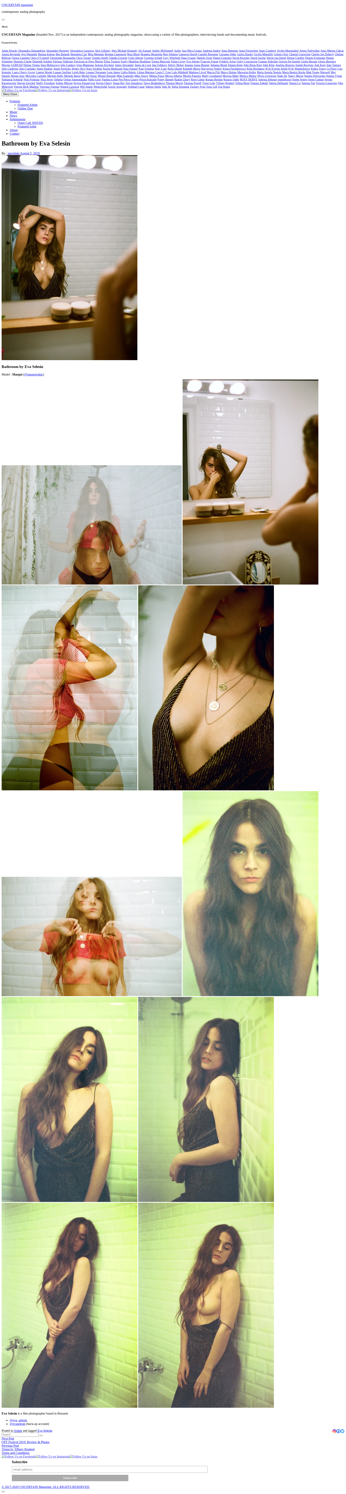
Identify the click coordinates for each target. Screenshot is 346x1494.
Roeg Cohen (198, 79)
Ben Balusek (63, 54)
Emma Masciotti (161, 61)
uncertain (13, 153)
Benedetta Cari (78, 54)
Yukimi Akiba (153, 86)
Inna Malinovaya (50, 65)
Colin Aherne (135, 57)
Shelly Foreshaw (45, 83)
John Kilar (269, 65)
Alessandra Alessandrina (31, 50)
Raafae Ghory (182, 79)
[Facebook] (338, 1431)
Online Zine (25, 108)
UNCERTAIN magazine (17, 5)
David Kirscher (241, 57)
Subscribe (19, 1462)
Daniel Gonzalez (222, 57)
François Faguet (209, 61)
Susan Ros (119, 83)
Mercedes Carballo (35, 75)
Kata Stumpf (130, 68)
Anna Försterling (248, 50)
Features (15, 101)
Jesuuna (189, 65)
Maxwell (325, 72)
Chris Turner (83, 57)
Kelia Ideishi (175, 68)
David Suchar (258, 57)
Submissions (17, 119)
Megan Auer (18, 75)
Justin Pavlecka (62, 68)
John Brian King (252, 65)
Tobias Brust (242, 83)
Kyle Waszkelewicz (299, 68)
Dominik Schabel (42, 61)
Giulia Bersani (309, 61)
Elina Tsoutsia (112, 61)
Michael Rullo (55, 75)
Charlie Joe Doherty (322, 54)
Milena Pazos (156, 75)
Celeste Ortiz (281, 54)
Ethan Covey (178, 61)
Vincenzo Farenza (49, 86)
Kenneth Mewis (191, 68)
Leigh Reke (78, 72)
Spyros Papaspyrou (84, 83)
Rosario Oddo (231, 79)
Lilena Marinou (146, 72)
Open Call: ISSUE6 (30, 123)
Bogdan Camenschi (115, 54)
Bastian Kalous (46, 54)
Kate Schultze (146, 68)
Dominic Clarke (23, 61)
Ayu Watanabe (29, 54)
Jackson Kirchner (104, 65)
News (13, 115)
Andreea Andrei (211, 50)
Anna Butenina (229, 50)
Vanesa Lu (295, 83)
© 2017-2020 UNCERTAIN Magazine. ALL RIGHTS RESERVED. (46, 1487)
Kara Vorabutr (94, 68)
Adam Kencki (9, 50)
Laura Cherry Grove (23, 72)
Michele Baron (72, 75)
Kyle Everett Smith (277, 68)
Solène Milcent (64, 83)
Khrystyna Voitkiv (211, 68)
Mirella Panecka (192, 75)
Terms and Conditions (15, 1453)
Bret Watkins (170, 54)
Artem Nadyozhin (309, 50)
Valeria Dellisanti (278, 83)
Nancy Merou (295, 75)
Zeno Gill (211, 86)
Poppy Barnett (165, 79)
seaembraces (285, 79)
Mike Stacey (141, 75)
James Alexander (124, 65)
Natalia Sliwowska (314, 75)
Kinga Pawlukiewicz (234, 68)
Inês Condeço (68, 65)
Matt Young (312, 72)
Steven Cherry (104, 83)
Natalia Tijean (334, 75)
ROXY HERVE (248, 79)
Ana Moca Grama (192, 50)
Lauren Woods (44, 72)
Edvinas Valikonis (63, 61)
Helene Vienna (31, 65)
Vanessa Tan (308, 83)
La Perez (332, 68)
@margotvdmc (33, 374)
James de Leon (143, 65)
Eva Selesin (193, 61)
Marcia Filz (213, 72)
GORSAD (17, 65)
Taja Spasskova (134, 83)
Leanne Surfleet (62, 72)
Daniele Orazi (204, 57)
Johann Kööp (235, 65)
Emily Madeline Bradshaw (136, 61)
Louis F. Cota (163, 72)
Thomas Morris (174, 83)
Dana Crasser (188, 57)
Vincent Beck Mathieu (26, 86)
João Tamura (333, 65)
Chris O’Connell (39, 57)
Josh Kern (320, 65)
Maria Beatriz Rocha (293, 72)
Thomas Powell (192, 83)
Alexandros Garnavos (82, 50)
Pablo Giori (94, 79)
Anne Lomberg (267, 50)
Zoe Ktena (224, 86)
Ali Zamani (144, 50)
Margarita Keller (246, 72)
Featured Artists (27, 104)
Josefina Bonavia (285, 65)
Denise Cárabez (295, 57)
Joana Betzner (202, 65)
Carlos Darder (245, 54)
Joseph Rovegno (304, 65)
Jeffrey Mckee (176, 65)
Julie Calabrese (10, 68)
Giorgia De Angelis (289, 61)
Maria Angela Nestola (269, 72)
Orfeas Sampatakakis (75, 79)
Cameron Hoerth (188, 54)
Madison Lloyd (197, 72)
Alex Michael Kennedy (124, 50)
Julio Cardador (27, 68)
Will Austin (86, 86)
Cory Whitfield (171, 57)
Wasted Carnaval (69, 86)
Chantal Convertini (300, 54)
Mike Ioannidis (125, 75)
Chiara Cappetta (21, 57)
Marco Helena (228, 72)
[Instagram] (334, 1431)
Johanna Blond (218, 65)
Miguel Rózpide (107, 75)
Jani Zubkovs (159, 65)
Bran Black (133, 54)
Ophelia (58, 79)
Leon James (113, 72)
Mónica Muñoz (247, 75)
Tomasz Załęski (259, 83)
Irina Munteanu (85, 65)
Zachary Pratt (197, 86)
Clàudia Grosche (118, 57)
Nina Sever (46, 79)
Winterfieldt (100, 86)
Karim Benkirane (113, 68)
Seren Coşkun (316, 79)
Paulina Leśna (110, 79)
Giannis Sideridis (268, 61)
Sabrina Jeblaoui (267, 79)
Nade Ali (282, 75)
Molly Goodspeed (212, 75)
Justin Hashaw (45, 68)
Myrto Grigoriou (266, 75)
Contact (14, 133)
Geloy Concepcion (247, 61)
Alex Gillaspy (103, 50)
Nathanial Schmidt (12, 79)
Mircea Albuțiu (173, 75)
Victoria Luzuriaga (326, 83)
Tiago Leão (208, 83)
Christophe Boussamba (62, 57)
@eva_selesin (18, 1420)
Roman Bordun (214, 79)
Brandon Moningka (151, 54)
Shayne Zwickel (26, 83)
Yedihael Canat (136, 86)
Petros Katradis (148, 79)
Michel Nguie (89, 75)
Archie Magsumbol (288, 50)
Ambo (177, 50)
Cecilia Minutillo (263, 54)
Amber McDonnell (162, 50)
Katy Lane (161, 68)
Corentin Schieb (153, 57)
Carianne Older (227, 54)
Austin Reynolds (11, 54)
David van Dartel (276, 57)
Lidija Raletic (128, 72)
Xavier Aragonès (117, 86)
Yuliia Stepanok (180, 86)
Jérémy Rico (78, 68)
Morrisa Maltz (231, 75)
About (14, 130)
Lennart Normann (96, 72)
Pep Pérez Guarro (129, 79)
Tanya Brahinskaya (154, 83)
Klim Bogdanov (256, 68)
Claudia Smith (100, 57)
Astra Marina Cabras (332, 50)
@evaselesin (17, 1424)
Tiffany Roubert (225, 83)
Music (13, 112)
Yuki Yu (166, 86)
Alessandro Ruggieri (57, 50)
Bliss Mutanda (96, 54)
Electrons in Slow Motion (88, 61)
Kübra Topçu (318, 68)
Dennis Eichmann (315, 57)
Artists (18, 1430)
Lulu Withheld (180, 72)
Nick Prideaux (31, 79)
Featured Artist (27, 126)
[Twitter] (342, 1431)
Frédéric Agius (227, 61)
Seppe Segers (299, 79)
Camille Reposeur (208, 54)
